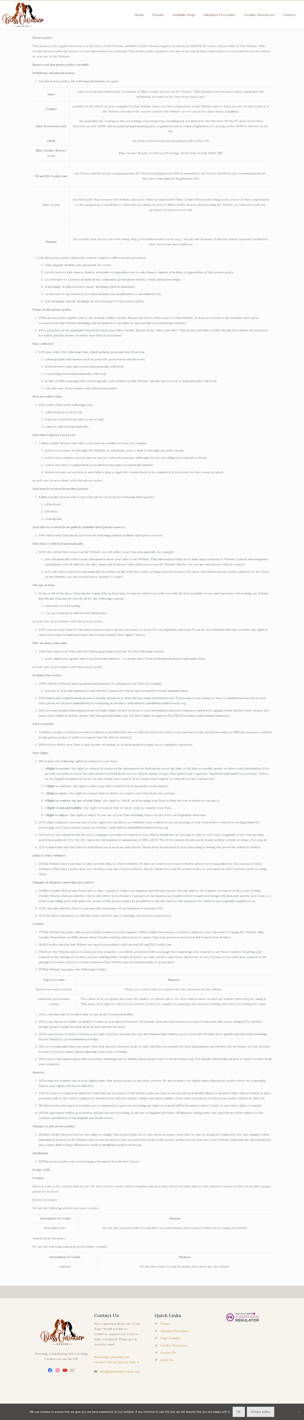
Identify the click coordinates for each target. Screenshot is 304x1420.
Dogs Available (170, 1338)
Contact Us (168, 1353)
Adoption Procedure (174, 1331)
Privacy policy (260, 1411)
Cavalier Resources (173, 1345)
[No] (299, 1412)
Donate (165, 1324)
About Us (166, 1360)
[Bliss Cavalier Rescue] (22, 14)
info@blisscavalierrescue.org (120, 1371)
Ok (239, 1411)
